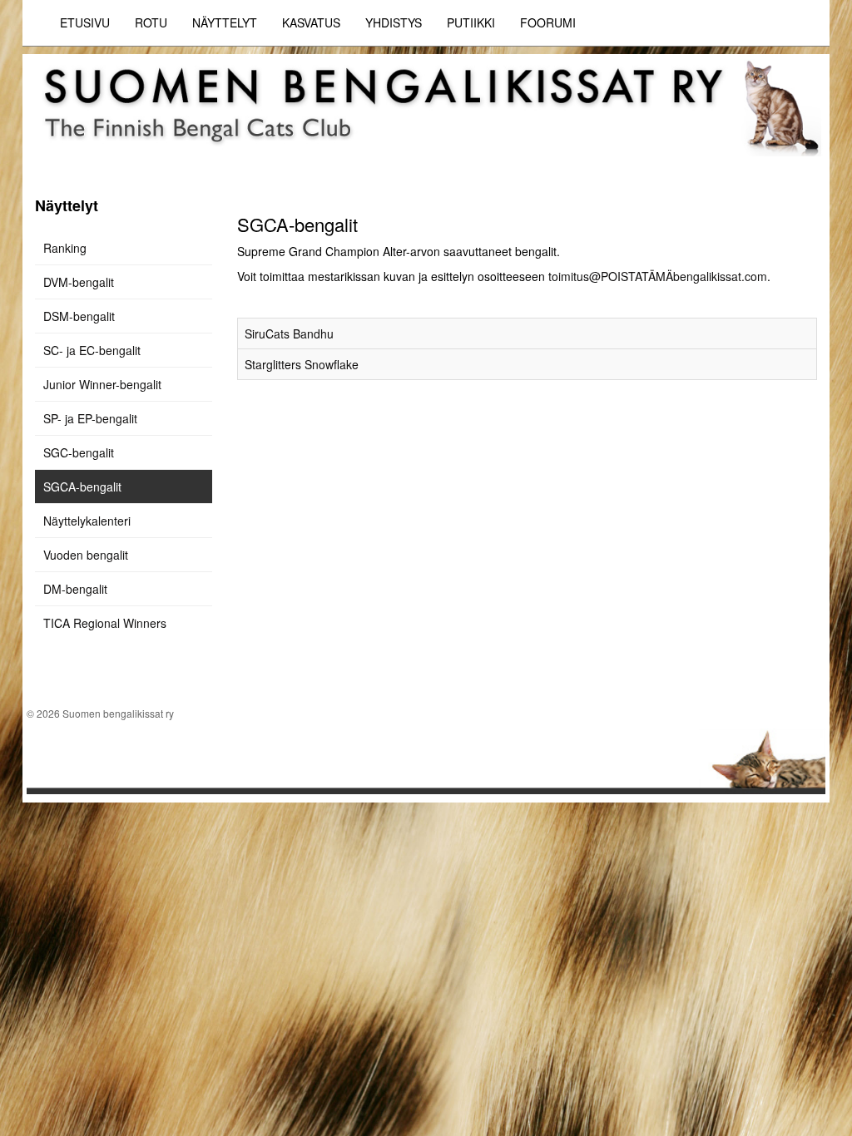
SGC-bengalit (78, 452)
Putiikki (471, 22)
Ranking (65, 248)
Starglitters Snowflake (302, 364)
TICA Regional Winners (104, 623)
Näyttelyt (224, 22)
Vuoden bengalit (85, 554)
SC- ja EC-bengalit (92, 350)
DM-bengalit (75, 588)
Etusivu (85, 22)
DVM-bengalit (78, 282)
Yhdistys (393, 22)
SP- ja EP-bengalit (90, 418)
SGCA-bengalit (82, 486)
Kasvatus (311, 22)
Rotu (151, 22)
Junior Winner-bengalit (102, 384)
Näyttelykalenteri (87, 520)
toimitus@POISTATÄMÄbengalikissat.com (657, 276)
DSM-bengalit (79, 316)
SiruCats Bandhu (289, 333)
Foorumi (548, 22)
